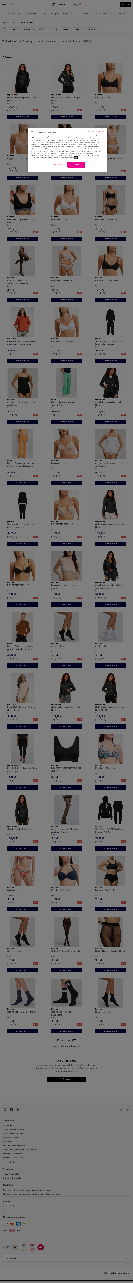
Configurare (57, 164)
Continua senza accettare (96, 131)
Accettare (76, 165)
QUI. (75, 158)
